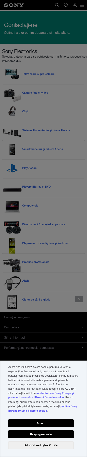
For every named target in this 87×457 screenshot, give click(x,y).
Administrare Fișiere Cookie (41, 445)
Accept (41, 423)
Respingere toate (41, 434)
